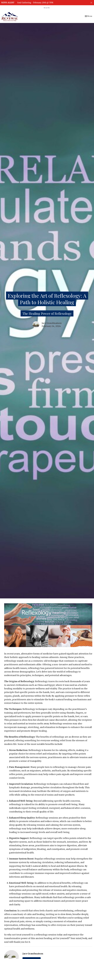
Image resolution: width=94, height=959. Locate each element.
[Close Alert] (91, 2)
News (19, 594)
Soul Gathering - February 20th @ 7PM (35, 2)
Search (47, 8)
